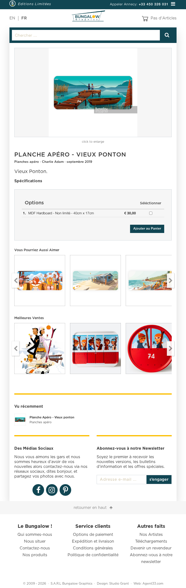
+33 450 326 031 (154, 4)
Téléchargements (151, 541)
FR (24, 18)
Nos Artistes (151, 535)
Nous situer (35, 541)
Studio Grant (119, 583)
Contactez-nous (35, 548)
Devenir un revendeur (151, 548)
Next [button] (170, 280)
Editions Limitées (34, 4)
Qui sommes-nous (34, 535)
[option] (93, 92)
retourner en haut (90, 508)
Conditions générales (93, 548)
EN (12, 18)
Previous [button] (15, 280)
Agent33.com (152, 583)
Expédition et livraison (93, 541)
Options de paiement (93, 535)
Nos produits (35, 555)
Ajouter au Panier (147, 228)
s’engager (159, 479)
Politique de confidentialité (93, 555)
